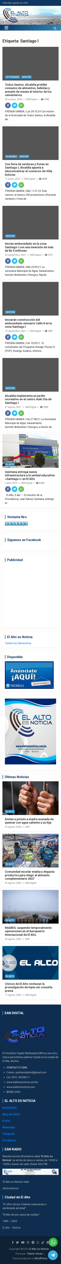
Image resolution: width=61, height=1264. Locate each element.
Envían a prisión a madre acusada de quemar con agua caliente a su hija (29, 820)
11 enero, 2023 (12, 179)
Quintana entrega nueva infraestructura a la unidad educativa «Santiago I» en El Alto (30, 475)
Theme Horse (34, 1253)
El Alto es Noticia (39, 1249)
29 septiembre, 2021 (15, 255)
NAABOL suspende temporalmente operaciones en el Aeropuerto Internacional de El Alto (28, 931)
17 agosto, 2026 (13, 995)
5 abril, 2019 (11, 483)
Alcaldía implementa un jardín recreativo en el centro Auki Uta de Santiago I (28, 399)
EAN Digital (31, 99)
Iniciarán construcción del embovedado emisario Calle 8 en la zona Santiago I (28, 323)
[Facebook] (8, 105)
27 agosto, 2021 (13, 407)
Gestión (26, 77)
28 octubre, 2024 (13, 99)
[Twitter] (14, 105)
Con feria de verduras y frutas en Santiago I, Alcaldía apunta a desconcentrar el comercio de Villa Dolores (28, 169)
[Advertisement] (30, 594)
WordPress (40, 1258)
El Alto (10, 464)
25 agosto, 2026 (13, 827)
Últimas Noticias (17, 777)
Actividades (12, 77)
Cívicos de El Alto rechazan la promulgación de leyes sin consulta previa (28, 987)
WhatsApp (8, 1127)
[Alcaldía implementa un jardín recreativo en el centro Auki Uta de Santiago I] (30, 375)
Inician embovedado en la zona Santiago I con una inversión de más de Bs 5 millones (29, 247)
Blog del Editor (11, 1114)
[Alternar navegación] (6, 28)
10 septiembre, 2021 (15, 331)
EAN (27, 827)
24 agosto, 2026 (13, 939)
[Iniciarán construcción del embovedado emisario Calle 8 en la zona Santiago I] (30, 299)
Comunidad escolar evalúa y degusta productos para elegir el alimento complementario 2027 (29, 875)
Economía (11, 156)
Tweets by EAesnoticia (18, 643)
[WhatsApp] (21, 105)
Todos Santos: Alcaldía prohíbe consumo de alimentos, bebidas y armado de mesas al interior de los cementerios (28, 90)
